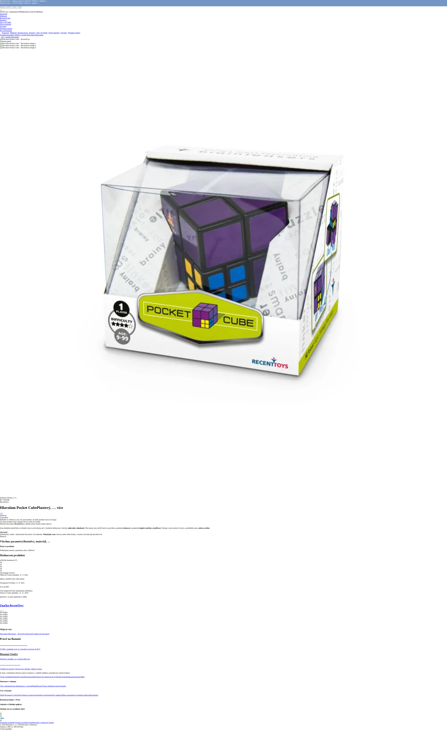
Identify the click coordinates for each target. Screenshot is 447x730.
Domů (2, 35)
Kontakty (8, 695)
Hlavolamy (39, 35)
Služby (2, 695)
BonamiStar (93, 695)
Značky (19, 695)
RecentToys (31, 634)
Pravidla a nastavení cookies (43, 723)
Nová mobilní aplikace (81, 695)
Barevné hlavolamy (42, 634)
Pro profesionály (47, 695)
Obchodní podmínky (7, 723)
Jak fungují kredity (59, 686)
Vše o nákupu (5, 686)
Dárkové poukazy (28, 695)
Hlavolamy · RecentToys (17, 634)
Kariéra (38, 695)
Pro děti (15, 35)
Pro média (56, 695)
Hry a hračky (22, 35)
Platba (34, 686)
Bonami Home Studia (44, 686)
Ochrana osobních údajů (24, 723)
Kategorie (8, 35)
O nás (14, 695)
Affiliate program (66, 695)
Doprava (13, 686)
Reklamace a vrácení (24, 686)
